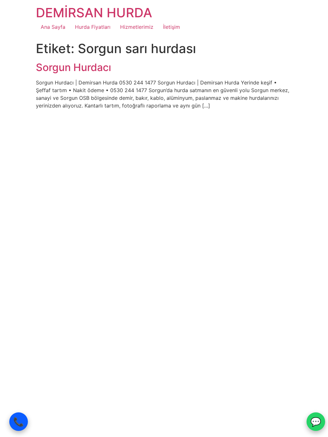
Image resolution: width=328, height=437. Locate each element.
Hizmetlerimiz (136, 27)
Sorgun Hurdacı (73, 67)
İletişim (171, 27)
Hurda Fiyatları (93, 27)
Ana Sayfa (53, 27)
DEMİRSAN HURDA (94, 12)
